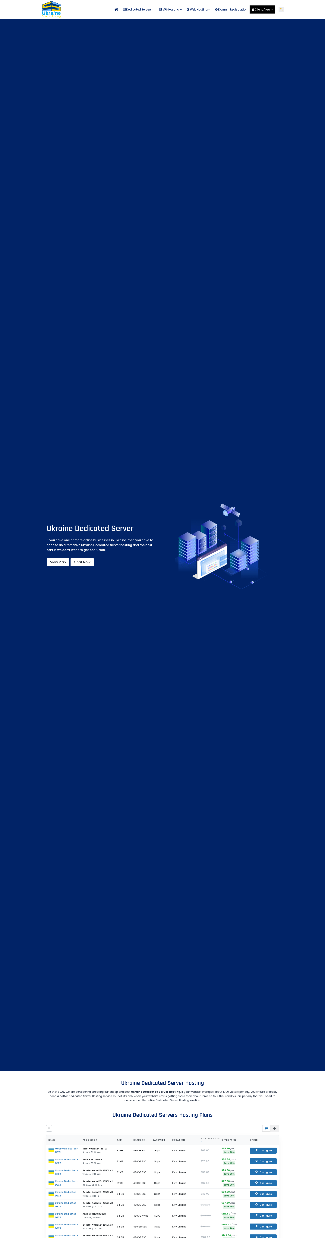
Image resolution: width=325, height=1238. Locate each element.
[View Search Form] (281, 9)
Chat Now (82, 562)
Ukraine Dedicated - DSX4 (66, 1172)
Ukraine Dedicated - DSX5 (66, 1204)
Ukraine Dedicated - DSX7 (66, 1226)
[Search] (49, 1128)
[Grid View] (274, 1128)
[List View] (266, 1128)
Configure (266, 1150)
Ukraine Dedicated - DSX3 (66, 1183)
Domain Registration (232, 9)
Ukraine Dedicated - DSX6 (66, 1193)
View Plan (58, 562)
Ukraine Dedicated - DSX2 (66, 1161)
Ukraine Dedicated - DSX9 (66, 1215)
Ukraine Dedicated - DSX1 (66, 1150)
